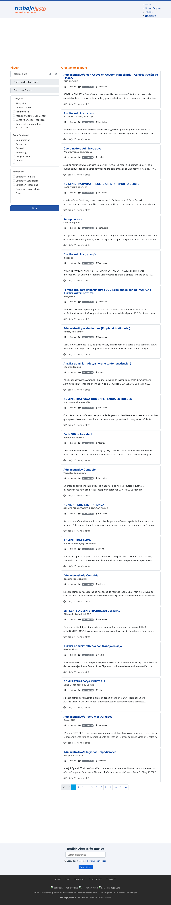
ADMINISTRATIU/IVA (77, 540)
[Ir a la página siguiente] (120, 787)
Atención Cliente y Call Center (31, 115)
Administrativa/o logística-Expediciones (89, 752)
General (20, 148)
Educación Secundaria (27, 180)
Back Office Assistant (77, 434)
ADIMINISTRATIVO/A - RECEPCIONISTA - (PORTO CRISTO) (102, 184)
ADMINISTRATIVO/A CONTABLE (84, 681)
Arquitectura (22, 111)
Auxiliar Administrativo (78, 113)
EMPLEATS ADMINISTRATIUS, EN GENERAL (91, 610)
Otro (18, 193)
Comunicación (23, 139)
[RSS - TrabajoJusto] (109, 887)
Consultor (21, 144)
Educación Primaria (25, 176)
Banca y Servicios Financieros (31, 119)
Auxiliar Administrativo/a (79, 254)
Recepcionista (72, 219)
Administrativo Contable (79, 469)
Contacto (111, 879)
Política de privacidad (96, 861)
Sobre (58, 879)
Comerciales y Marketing (28, 124)
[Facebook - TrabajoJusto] (64, 887)
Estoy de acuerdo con (86, 861)
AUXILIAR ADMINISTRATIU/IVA (83, 504)
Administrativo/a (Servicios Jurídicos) (88, 716)
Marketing (21, 152)
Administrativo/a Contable (80, 575)
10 (115, 787)
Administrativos (24, 107)
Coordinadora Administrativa (82, 148)
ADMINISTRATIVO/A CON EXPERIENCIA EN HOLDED (97, 399)
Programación (23, 156)
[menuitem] (148, 4)
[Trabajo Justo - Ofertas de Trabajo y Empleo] (30, 9)
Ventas (19, 160)
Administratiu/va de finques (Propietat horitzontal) (96, 328)
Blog (67, 879)
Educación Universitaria (28, 189)
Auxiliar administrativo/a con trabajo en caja (92, 646)
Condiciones (95, 879)
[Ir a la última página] (126, 787)
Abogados (21, 103)
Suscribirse (85, 867)
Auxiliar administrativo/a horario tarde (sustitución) (97, 363)
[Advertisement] (85, 40)
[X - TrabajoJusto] (88, 887)
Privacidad (79, 879)
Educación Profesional (27, 184)
